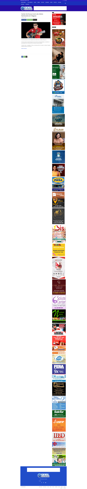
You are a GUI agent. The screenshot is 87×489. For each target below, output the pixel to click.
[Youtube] (66, 0)
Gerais (39, 2)
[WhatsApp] (24, 57)
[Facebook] (63, 0)
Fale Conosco (30, 2)
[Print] (26, 57)
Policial (42, 2)
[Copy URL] (40, 20)
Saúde (51, 2)
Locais (35, 2)
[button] (65, 3)
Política (55, 2)
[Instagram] (64, 0)
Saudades (47, 2)
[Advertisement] (50, 8)
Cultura (59, 2)
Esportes (22, 4)
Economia (27, 4)
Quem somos (23, 2)
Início (22, 12)
